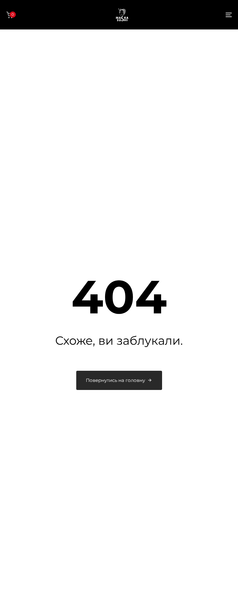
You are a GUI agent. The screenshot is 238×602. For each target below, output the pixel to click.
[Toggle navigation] (194, 14)
